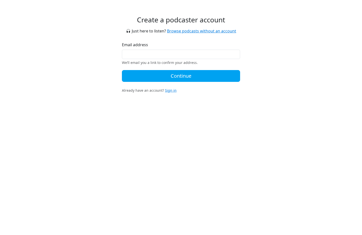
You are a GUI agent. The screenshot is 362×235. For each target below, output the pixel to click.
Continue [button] (181, 76)
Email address (135, 44)
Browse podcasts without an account (201, 31)
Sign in (171, 90)
